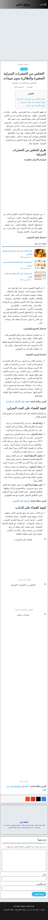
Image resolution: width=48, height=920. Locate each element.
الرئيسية (26, 64)
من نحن (29, 909)
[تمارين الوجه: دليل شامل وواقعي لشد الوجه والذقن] (40, 276)
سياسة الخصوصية (20, 909)
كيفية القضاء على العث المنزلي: (32, 102)
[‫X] (38, 799)
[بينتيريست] (33, 799)
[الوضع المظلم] (33, 5)
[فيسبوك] (44, 799)
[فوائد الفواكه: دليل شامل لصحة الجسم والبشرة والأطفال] (40, 253)
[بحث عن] (37, 5)
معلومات (20, 64)
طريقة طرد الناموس (21, 501)
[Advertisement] (24, 35)
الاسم (44, 875)
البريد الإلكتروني (41, 884)
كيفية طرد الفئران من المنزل (17, 401)
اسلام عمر (29, 87)
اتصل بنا (42, 909)
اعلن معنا (36, 909)
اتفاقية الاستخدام (8, 909)
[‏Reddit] (27, 799)
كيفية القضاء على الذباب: (35, 105)
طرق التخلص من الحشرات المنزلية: (31, 99)
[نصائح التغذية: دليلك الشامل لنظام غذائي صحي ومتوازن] (40, 264)
